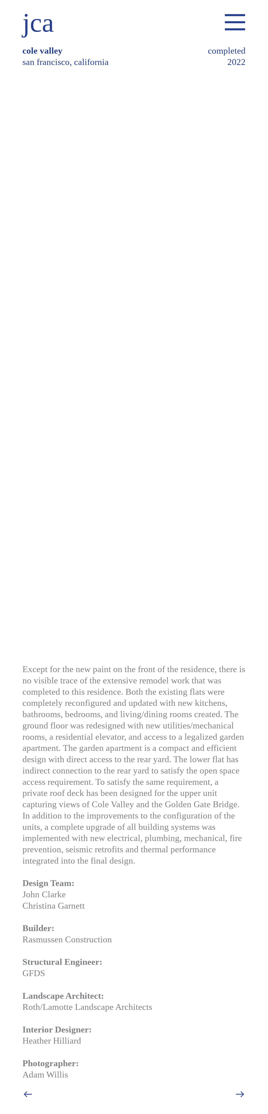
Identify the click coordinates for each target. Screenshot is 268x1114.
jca (38, 23)
